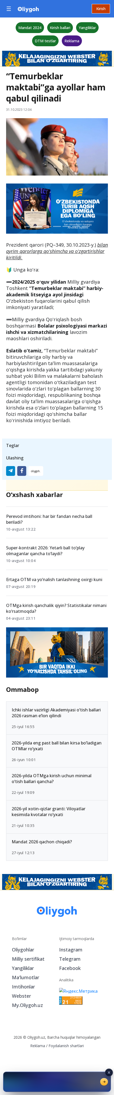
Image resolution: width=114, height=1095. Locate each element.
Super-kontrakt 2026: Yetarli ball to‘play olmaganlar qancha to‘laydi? (45, 550)
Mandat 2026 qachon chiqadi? (42, 842)
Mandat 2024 (29, 27)
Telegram (70, 959)
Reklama (71, 40)
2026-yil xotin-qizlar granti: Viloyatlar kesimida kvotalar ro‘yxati (48, 811)
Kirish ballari (60, 27)
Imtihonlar (23, 986)
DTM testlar (45, 40)
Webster (21, 996)
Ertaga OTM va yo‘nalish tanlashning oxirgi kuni (54, 579)
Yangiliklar (87, 27)
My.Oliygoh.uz (27, 1005)
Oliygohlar (23, 949)
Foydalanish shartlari (66, 1045)
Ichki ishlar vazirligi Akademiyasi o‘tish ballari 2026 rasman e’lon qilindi (56, 712)
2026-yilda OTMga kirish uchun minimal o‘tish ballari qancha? (51, 778)
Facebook (70, 968)
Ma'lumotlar (25, 977)
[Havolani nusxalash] (35, 471)
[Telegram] (10, 471)
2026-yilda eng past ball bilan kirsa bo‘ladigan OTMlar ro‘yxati (57, 745)
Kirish (101, 8)
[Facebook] (21, 471)
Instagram (70, 949)
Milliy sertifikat (28, 959)
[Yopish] (109, 1072)
